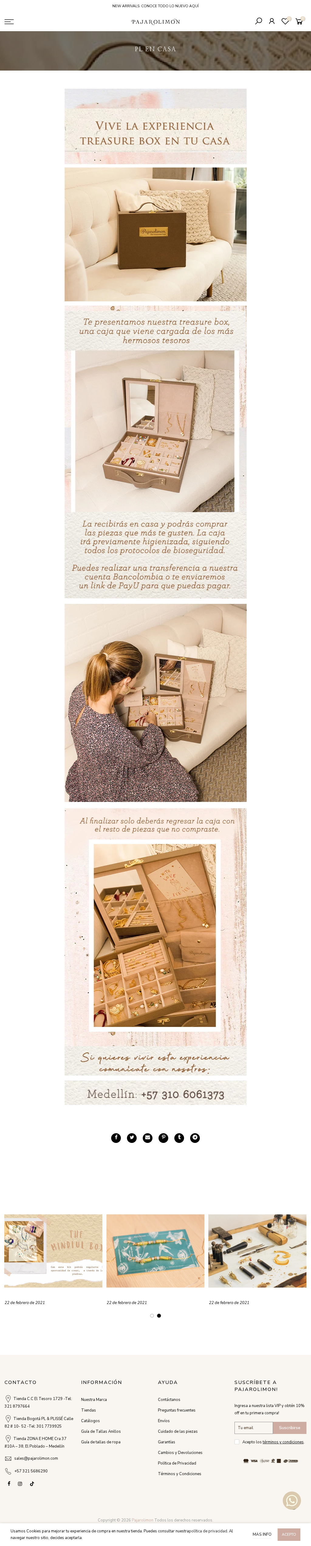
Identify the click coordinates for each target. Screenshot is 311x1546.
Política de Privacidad (177, 1463)
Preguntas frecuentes (177, 1410)
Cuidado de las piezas (178, 1431)
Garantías (166, 1442)
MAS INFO (262, 1534)
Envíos (164, 1421)
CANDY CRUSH (126, 1296)
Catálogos (90, 1421)
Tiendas (88, 1410)
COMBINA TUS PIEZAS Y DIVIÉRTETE (53, 1296)
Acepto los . (273, 1442)
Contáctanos (169, 1399)
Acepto (289, 1534)
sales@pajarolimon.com (36, 1458)
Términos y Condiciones (179, 1474)
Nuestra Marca (94, 1399)
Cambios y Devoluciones (180, 1452)
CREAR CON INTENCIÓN (241, 1296)
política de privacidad (208, 1531)
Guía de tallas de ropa (101, 1442)
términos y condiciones (283, 1442)
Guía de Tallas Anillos (101, 1431)
